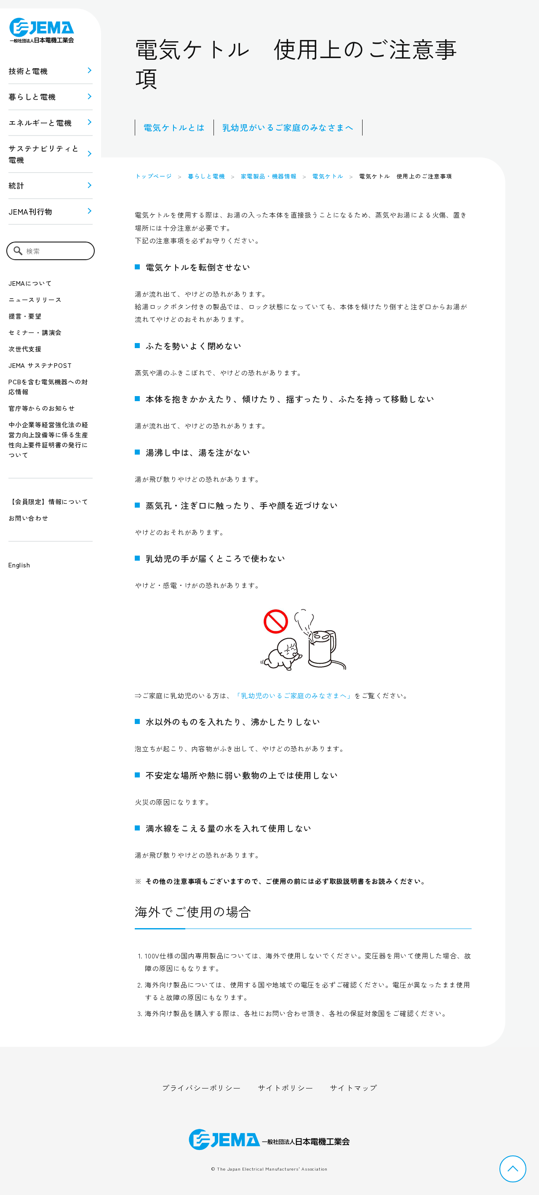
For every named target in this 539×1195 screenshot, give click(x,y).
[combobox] (50, 251)
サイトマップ (353, 1087)
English (19, 564)
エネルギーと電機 (40, 122)
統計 (16, 185)
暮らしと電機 (32, 96)
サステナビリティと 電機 (44, 154)
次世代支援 (25, 348)
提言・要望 (25, 315)
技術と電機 (28, 70)
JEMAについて (30, 283)
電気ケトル (328, 176)
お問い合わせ (28, 518)
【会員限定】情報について (48, 501)
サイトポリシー (285, 1087)
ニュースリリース (34, 299)
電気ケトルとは (174, 127)
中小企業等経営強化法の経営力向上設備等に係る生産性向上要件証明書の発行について (48, 439)
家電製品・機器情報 (269, 176)
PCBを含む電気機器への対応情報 (48, 386)
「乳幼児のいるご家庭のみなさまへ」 (294, 695)
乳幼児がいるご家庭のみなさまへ (288, 127)
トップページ (153, 176)
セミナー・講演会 (34, 332)
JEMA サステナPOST (40, 365)
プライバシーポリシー (201, 1087)
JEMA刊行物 (30, 211)
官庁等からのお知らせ (41, 408)
